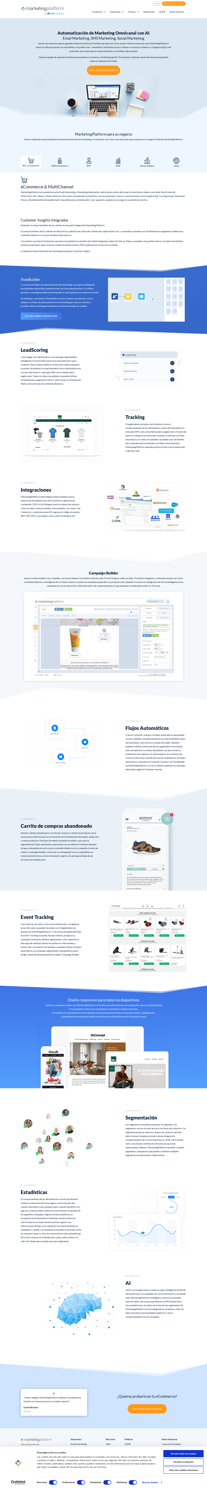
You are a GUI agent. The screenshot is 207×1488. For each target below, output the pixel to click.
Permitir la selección (183, 1462)
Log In (157, 4)
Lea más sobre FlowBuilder (41, 316)
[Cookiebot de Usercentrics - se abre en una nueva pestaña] (18, 1482)
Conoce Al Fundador (171, 1444)
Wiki (108, 1444)
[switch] (81, 1482)
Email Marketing (79, 1444)
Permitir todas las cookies (183, 1453)
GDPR (127, 1444)
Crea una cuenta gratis (173, 4)
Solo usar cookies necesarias (183, 1470)
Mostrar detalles (150, 1482)
